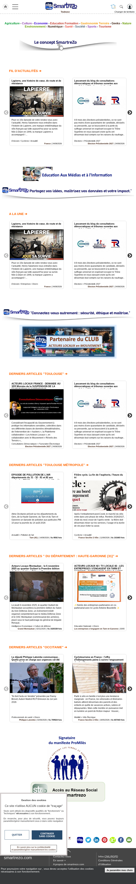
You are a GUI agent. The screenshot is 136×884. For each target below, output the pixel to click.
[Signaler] (71, 839)
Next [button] (129, 112)
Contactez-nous (62, 856)
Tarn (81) (34, 538)
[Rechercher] (121, 6)
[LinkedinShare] (96, 839)
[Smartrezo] (65, 5)
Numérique (55, 26)
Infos (108, 856)
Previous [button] (6, 112)
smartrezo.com (18, 857)
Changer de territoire (125, 12)
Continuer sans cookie (47, 835)
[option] (37, 112)
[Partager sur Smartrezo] (80, 839)
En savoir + (59, 860)
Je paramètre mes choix (119, 870)
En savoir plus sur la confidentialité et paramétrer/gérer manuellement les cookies (34, 848)
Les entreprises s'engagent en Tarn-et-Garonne (96, 629)
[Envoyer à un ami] (128, 839)
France (47, 143)
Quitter (17, 835)
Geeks (116, 23)
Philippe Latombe (27, 720)
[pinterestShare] (104, 839)
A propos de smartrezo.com (68, 864)
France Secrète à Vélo (88, 538)
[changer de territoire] (113, 6)
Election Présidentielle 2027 (100, 143)
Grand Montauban (26, 629)
